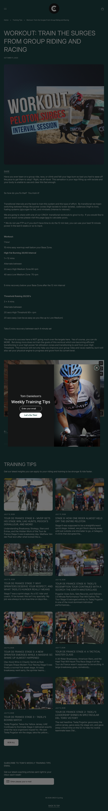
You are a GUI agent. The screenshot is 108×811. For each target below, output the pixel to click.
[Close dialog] (96, 367)
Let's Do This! (30, 415)
